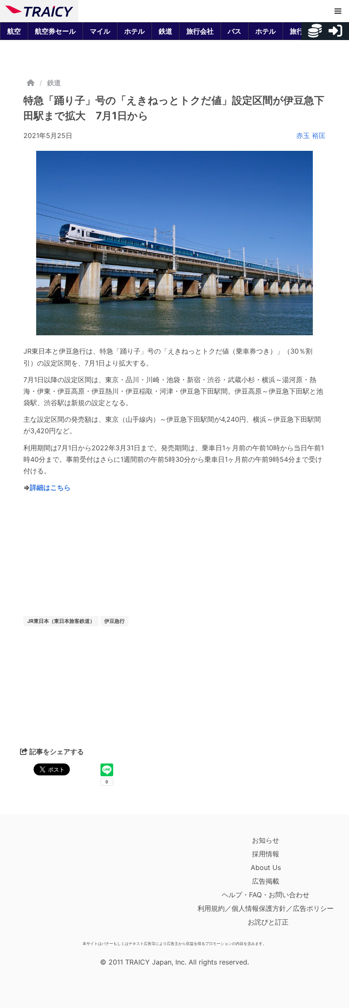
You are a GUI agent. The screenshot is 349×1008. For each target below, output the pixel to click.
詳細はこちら (50, 487)
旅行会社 (200, 31)
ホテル (134, 31)
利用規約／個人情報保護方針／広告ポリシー (265, 908)
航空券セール (55, 31)
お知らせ (265, 840)
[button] (338, 11)
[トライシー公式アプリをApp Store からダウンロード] (54, 885)
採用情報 (265, 854)
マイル (100, 31)
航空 (14, 31)
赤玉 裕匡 (311, 135)
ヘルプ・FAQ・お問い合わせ (265, 894)
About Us (266, 867)
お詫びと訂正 (268, 922)
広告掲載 (265, 881)
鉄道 (165, 31)
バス (234, 31)
